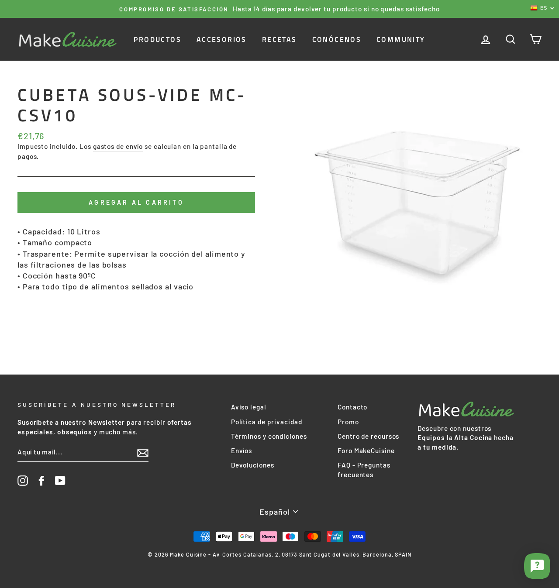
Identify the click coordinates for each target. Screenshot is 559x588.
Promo (348, 422)
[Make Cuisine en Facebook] (41, 480)
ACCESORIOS (222, 39)
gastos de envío (118, 146)
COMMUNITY (400, 39)
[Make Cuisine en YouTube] (60, 480)
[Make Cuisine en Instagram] (22, 480)
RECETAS (279, 39)
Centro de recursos (368, 436)
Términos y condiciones (269, 436)
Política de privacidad (266, 422)
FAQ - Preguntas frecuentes (364, 469)
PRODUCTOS (157, 39)
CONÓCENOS (337, 39)
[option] (279, 9)
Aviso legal (248, 407)
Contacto (352, 407)
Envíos (241, 450)
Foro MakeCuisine (366, 450)
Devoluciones (252, 465)
